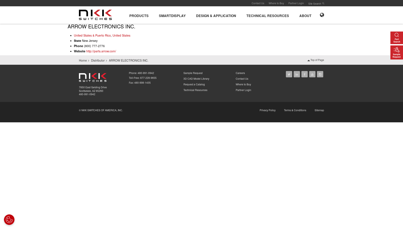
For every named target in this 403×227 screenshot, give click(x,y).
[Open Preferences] (9, 219)
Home (83, 60)
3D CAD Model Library (196, 78)
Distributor (98, 60)
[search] (323, 3)
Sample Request (193, 73)
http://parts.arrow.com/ (101, 51)
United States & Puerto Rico (92, 35)
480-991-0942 (87, 94)
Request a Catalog (194, 84)
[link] (96, 14)
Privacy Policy (268, 110)
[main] (201, 39)
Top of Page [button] (317, 60)
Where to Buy (276, 3)
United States (121, 35)
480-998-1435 (142, 82)
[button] (139, 15)
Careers (240, 73)
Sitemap (319, 110)
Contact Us (258, 3)
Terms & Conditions (295, 110)
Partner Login (296, 3)
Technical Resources (195, 90)
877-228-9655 (148, 77)
